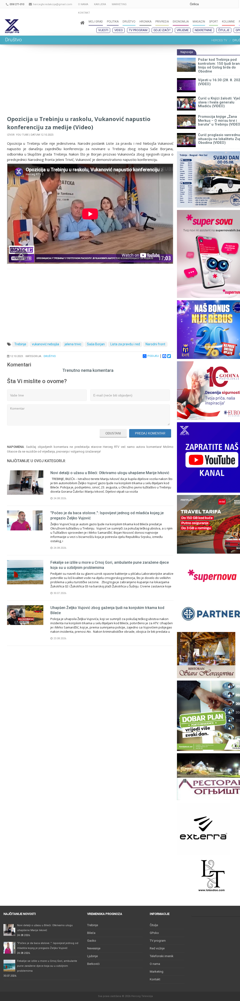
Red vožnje (157, 948)
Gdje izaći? (162, 30)
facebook (234, 4)
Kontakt (155, 979)
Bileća (91, 933)
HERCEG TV (219, 40)
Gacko (91, 940)
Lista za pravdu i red (125, 344)
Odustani (113, 433)
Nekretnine (203, 30)
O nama (155, 964)
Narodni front (155, 344)
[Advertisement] (90, 82)
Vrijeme (183, 30)
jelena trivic (73, 344)
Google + (205, 4)
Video (118, 30)
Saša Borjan (96, 344)
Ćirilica (194, 4)
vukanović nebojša (45, 344)
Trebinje (20, 344)
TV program (138, 30)
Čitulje (223, 30)
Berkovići (93, 964)
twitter (224, 4)
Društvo (50, 356)
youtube (215, 4)
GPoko (154, 933)
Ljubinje (92, 956)
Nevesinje (93, 948)
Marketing (156, 971)
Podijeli (153, 356)
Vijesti (103, 30)
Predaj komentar (150, 433)
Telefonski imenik (161, 956)
